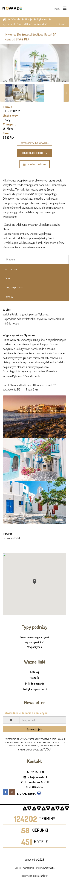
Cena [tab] (7, 278)
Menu (57, 8)
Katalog (34, 672)
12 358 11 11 (37, 772)
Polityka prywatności (35, 689)
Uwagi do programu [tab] (14, 287)
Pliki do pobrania (34, 683)
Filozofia (34, 678)
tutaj (47, 749)
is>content (48, 867)
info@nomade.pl (37, 777)
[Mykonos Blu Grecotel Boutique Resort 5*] (34, 416)
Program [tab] (10, 259)
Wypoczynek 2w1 (34, 642)
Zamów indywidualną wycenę (34, 142)
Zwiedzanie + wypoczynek (34, 637)
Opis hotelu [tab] (11, 269)
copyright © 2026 (34, 859)
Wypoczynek (34, 647)
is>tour (44, 875)
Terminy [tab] (9, 296)
